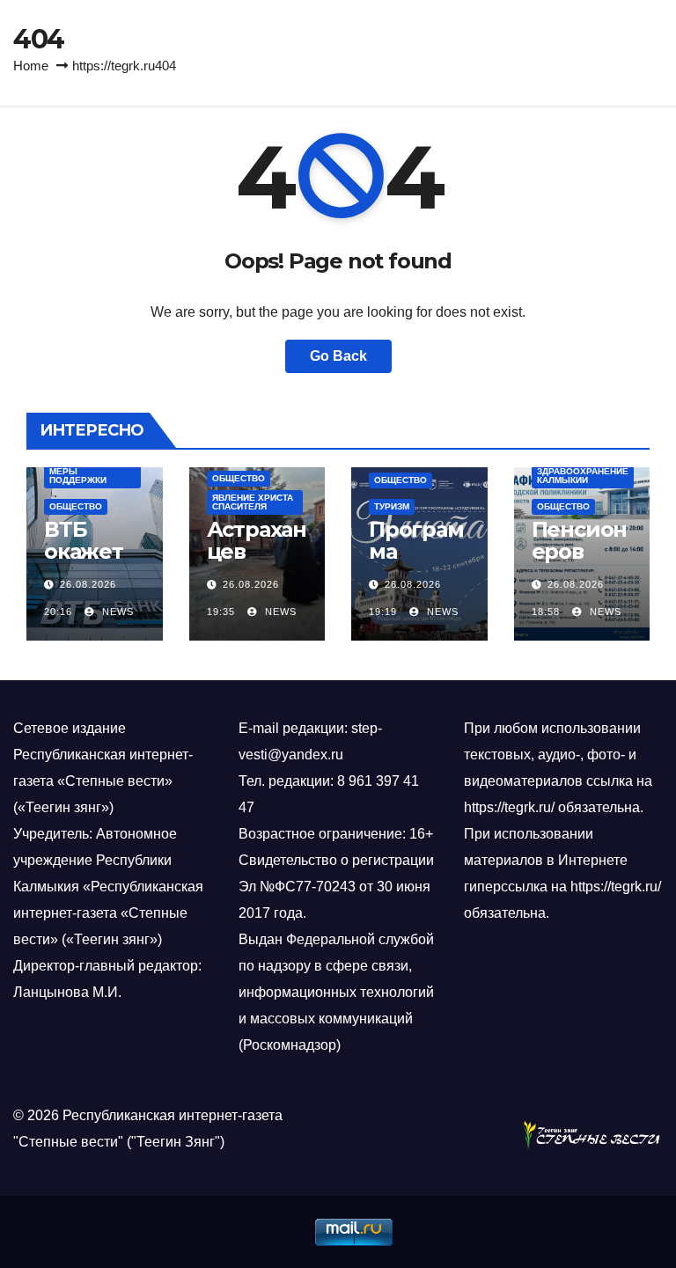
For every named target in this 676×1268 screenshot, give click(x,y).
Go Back (338, 355)
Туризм (391, 506)
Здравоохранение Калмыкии (582, 475)
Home (30, 65)
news (116, 611)
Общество (75, 506)
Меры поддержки (78, 475)
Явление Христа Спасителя (252, 502)
